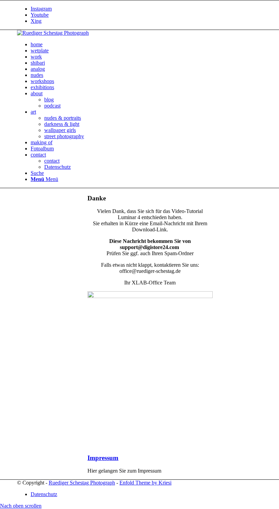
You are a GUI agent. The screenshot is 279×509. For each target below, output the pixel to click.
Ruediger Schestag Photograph (82, 483)
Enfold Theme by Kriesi (145, 483)
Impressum (102, 457)
